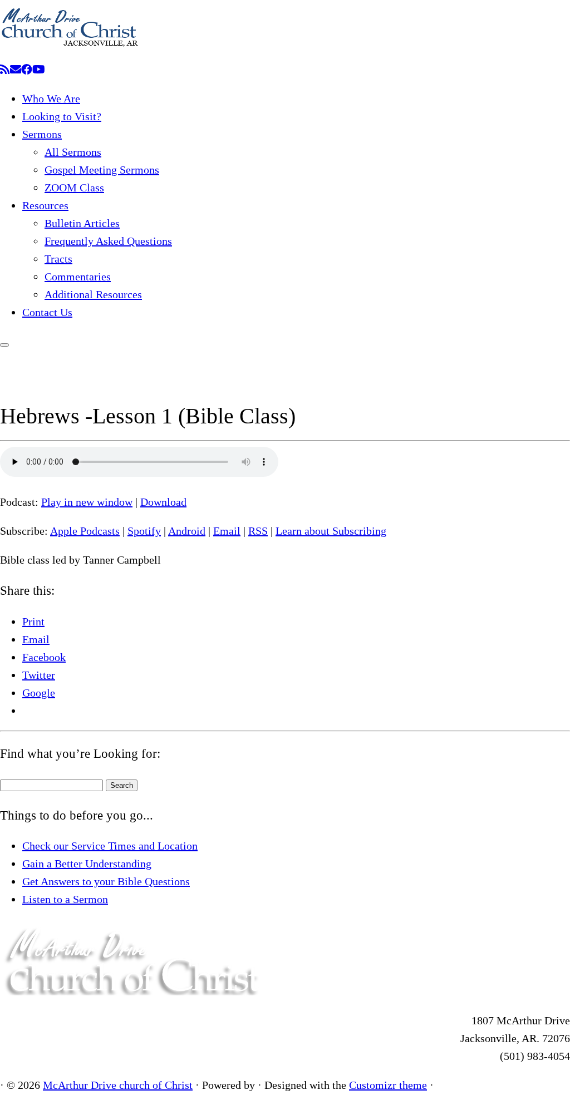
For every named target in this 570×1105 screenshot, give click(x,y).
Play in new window (86, 502)
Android (186, 531)
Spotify (144, 531)
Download (163, 502)
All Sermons (73, 152)
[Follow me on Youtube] (38, 69)
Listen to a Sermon (65, 899)
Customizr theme (388, 1085)
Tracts (58, 259)
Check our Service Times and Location (110, 846)
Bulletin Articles (82, 223)
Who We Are (51, 98)
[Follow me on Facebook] (26, 69)
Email (226, 531)
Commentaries (78, 276)
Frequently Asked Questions (108, 241)
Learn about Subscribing (331, 531)
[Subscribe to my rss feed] (5, 69)
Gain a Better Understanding (86, 863)
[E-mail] (15, 69)
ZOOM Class (74, 187)
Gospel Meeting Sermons (102, 170)
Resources (45, 205)
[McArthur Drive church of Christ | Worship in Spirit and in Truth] (69, 52)
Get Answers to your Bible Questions (106, 881)
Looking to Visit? (61, 116)
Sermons (42, 134)
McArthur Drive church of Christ (118, 1085)
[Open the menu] (4, 345)
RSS (258, 531)
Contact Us (47, 312)
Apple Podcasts (85, 531)
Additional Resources (93, 294)
